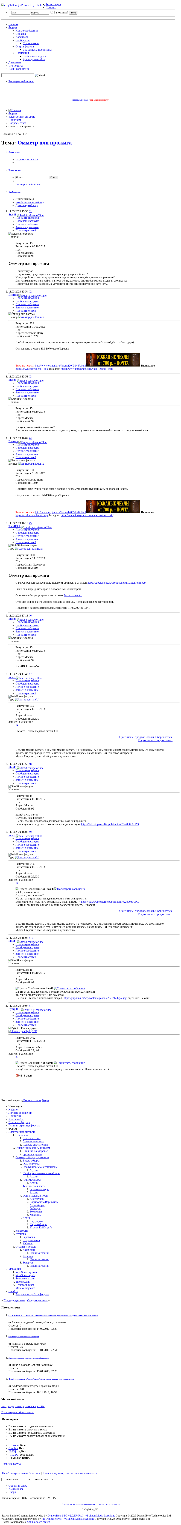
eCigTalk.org (15, 1488)
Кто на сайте (16, 1119)
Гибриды (35, 1208)
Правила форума (11, 1463)
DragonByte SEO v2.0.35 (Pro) (65, 1515)
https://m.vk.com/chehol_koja (32, 368)
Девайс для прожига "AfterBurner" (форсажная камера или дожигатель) (41, 1379)
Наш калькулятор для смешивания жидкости (70, 1473)
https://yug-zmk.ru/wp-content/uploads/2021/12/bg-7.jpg (95, 997)
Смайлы (13, 1448)
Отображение (14, 192)
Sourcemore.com (25, 1278)
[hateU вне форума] (27, 699)
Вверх (45, 1100)
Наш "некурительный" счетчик (20, 1473)
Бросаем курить (32, 1154)
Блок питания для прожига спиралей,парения (28, 1358)
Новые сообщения (27, 30)
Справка (21, 33)
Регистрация (53, 4)
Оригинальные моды (35, 1195)
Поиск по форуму (19, 1122)
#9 (30, 831)
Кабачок (28, 1243)
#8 (30, 763)
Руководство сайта (34, 59)
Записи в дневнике (27, 227)
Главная (13, 24)
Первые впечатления (35, 1144)
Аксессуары (37, 1198)
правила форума (80, 100)
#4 (30, 438)
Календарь (22, 36)
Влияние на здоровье (35, 1150)
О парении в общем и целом (33, 1147)
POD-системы (31, 1163)
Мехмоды (35, 1214)
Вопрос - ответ (31, 1138)
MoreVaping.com (25, 1288)
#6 (30, 615)
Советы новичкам (33, 1141)
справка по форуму (99, 100)
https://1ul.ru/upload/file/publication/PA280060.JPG (110, 824)
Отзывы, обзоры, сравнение (32, 1157)
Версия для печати (27, 159)
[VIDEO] (13, 1454)
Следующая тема (37, 1300)
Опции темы (14, 152)
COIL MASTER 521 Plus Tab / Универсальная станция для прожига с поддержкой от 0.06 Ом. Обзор (53, 1315)
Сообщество (23, 40)
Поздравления (31, 1240)
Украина (28, 1256)
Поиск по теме (14, 170)
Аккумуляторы (32, 1179)
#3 (30, 376)
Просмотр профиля (27, 217)
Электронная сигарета (21, 1131)
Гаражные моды (39, 1189)
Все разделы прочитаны (37, 49)
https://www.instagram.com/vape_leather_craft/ (87, 368)
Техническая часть (34, 1186)
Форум (12, 27)
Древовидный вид (27, 205)
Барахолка (29, 1237)
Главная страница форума (24, 1125)
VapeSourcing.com (26, 1272)
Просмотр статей (26, 230)
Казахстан (29, 1249)
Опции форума (25, 46)
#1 (30, 211)
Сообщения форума (27, 220)
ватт (3, 1406)
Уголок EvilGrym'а (41, 1227)
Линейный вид (25, 198)
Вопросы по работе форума (32, 1294)
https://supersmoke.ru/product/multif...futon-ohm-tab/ (116, 582)
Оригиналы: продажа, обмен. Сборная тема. (146, 737)
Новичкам (22, 1135)
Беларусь (28, 1262)
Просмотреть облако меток (17, 1412)
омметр (19, 1406)
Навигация (22, 52)
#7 (30, 673)
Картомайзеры (38, 1224)
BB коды (13, 1445)
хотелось (30, 1406)
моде (11, 1406)
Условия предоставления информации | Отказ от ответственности (90, 1504)
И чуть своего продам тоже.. (155, 740)
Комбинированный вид (30, 202)
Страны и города (26, 1246)
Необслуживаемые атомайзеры (41, 1173)
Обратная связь (17, 1485)
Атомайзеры (37, 1205)
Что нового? (15, 65)
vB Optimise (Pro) (52, 1518)
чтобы (41, 1406)
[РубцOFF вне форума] (22, 1031)
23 (17, 1056)
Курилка (21, 1233)
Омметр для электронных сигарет (23, 1337)
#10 (31, 937)
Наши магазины (39, 1252)
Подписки (14, 1115)
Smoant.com (23, 1281)
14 (17, 724)
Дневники (14, 62)
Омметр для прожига (44, 142)
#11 (31, 1005)
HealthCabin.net (25, 1284)
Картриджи (36, 1221)
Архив (34, 1170)
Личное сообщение (27, 224)
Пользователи (31, 43)
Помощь (51, 7)
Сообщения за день (34, 56)
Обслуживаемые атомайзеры (40, 1166)
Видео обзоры (31, 1160)
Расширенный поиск (21, 81)
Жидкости (22, 1230)
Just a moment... (73, 595)
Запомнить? (60, 12)
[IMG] (12, 1451)
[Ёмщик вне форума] (31, 317)
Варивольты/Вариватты (44, 1201)
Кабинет (13, 1109)
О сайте (13, 1291)
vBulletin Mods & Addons (100, 1515)
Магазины (14, 1268)
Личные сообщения (20, 1112)
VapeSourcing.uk (25, 1275)
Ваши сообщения (18, 68)
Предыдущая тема (14, 1300)
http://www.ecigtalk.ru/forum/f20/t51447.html (60, 365)
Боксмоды (36, 1211)
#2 (30, 291)
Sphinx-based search (38, 1521)
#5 (30, 523)
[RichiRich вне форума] (29, 548)
